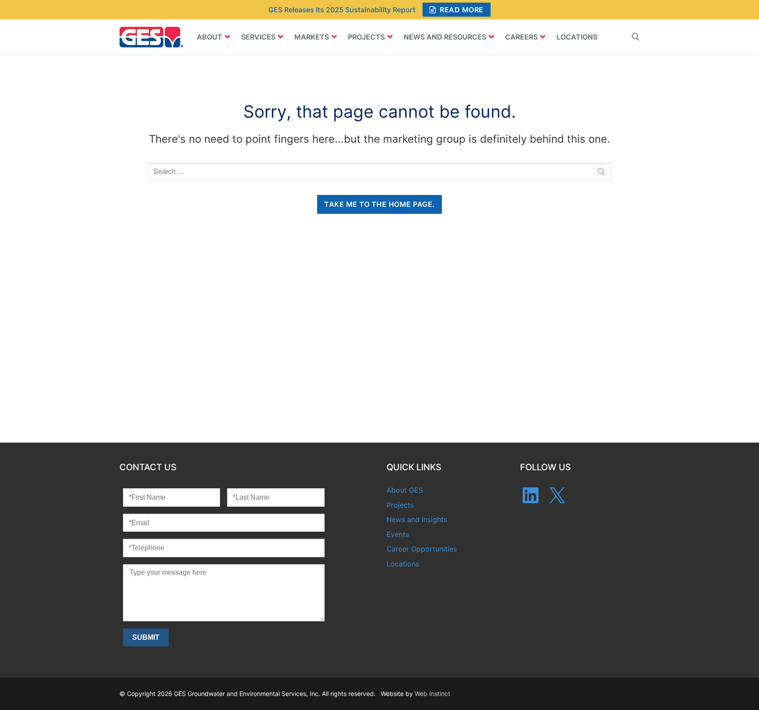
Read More (461, 9)
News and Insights (417, 519)
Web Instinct (432, 693)
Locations (403, 563)
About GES (405, 490)
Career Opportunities (422, 548)
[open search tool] (636, 37)
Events (398, 534)
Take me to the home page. (379, 204)
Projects (400, 505)
